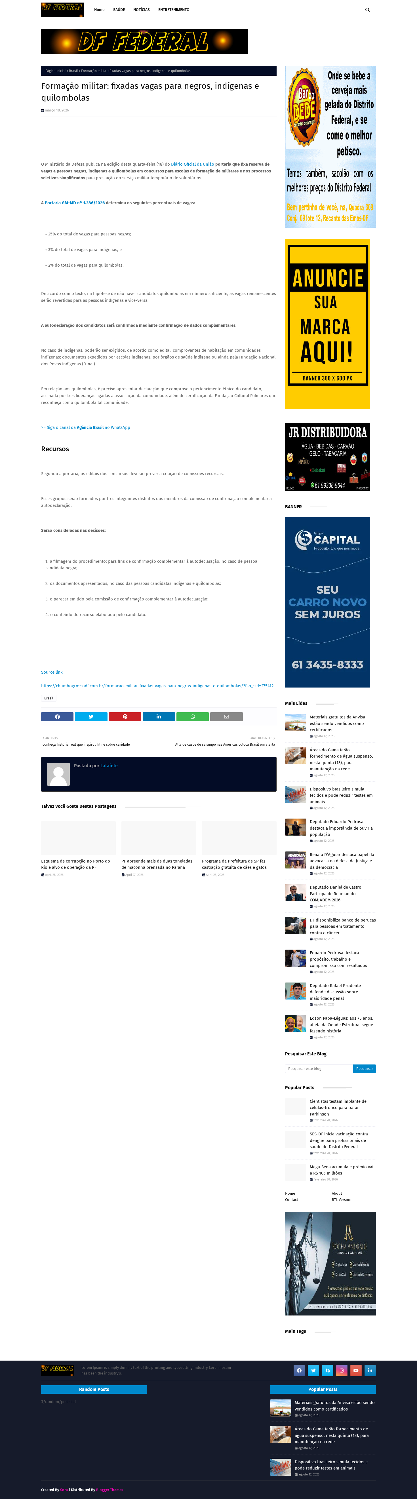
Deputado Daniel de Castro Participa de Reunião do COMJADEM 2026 (335, 894)
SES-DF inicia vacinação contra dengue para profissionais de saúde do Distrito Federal (339, 1140)
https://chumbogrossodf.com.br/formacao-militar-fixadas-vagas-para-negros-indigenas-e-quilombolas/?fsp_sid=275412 (157, 685)
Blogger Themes (109, 1490)
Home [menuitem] (99, 9)
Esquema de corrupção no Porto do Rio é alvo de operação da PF (75, 864)
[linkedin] (370, 1370)
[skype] (327, 1370)
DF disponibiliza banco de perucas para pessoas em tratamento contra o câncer (343, 926)
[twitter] (313, 1370)
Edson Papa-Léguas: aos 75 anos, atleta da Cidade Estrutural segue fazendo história (341, 1025)
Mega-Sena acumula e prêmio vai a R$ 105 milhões (341, 1170)
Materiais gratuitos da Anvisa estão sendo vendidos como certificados (337, 723)
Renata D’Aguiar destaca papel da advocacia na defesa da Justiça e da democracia (342, 861)
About (337, 1193)
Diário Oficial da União (192, 164)
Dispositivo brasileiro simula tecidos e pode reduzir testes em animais (341, 795)
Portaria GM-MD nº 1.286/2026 (75, 202)
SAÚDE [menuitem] (119, 9)
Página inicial (55, 71)
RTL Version (341, 1199)
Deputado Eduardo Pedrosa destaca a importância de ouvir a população (341, 828)
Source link (52, 672)
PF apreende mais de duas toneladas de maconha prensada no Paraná (156, 864)
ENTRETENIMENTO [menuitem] (173, 9)
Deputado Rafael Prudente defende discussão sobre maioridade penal (335, 992)
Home (290, 1193)
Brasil (73, 71)
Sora (64, 1490)
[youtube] (356, 1370)
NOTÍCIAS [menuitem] (141, 9)
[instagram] (342, 1370)
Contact (291, 1199)
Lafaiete (108, 765)
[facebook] (299, 1370)
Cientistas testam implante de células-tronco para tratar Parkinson (338, 1108)
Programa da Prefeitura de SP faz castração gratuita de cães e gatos (234, 864)
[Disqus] (159, 962)
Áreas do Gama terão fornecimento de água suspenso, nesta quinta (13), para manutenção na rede (341, 759)
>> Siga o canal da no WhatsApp (85, 427)
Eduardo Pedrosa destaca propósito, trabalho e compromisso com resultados (338, 959)
